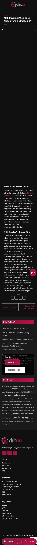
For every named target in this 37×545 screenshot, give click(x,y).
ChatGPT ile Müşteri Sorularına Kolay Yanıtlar (15, 334)
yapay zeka (8, 424)
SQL (9, 410)
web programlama (12, 413)
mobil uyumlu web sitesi (15, 399)
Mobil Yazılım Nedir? (9, 307)
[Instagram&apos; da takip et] (9, 453)
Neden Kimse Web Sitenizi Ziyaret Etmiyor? (18, 339)
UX (33, 410)
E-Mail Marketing (8, 516)
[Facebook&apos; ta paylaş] (16, 298)
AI (2, 386)
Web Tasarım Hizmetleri (10, 481)
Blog (6, 15)
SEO (3, 492)
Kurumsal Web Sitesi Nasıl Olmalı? (14, 329)
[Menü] (19, 541)
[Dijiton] (18, 4)
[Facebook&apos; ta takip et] (4, 453)
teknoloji (20, 410)
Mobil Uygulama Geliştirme (11, 484)
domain (23, 386)
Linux (28, 395)
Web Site (22, 413)
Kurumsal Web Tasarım (10, 518)
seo (31, 404)
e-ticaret (13, 389)
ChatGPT (18, 386)
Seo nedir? (6, 407)
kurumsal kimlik (27, 392)
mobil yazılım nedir (13, 401)
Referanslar (6, 465)
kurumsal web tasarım (14, 395)
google (29, 389)
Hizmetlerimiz (7, 468)
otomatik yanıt (21, 401)
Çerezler (5, 511)
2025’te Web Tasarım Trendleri (13, 350)
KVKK (4, 508)
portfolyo (28, 401)
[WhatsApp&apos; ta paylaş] (13, 298)
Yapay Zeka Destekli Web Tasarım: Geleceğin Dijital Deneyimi (14, 344)
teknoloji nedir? (26, 410)
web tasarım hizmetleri (12, 421)
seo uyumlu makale (18, 407)
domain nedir (29, 386)
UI (31, 410)
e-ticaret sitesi (22, 389)
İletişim (4, 505)
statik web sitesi (14, 410)
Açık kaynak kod (7, 386)
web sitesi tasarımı (8, 418)
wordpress (21, 421)
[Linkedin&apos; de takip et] (15, 453)
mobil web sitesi (28, 399)
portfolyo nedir (5, 404)
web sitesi (29, 413)
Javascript (18, 392)
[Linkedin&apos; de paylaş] (24, 298)
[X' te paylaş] (20, 298)
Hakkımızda (6, 463)
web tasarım (22, 417)
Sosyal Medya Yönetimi (10, 487)
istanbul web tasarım (8, 392)
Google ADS (6, 513)
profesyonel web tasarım (19, 404)
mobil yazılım (5, 401)
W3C (3, 413)
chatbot (14, 386)
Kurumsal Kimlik (7, 489)
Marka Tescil (6, 495)
